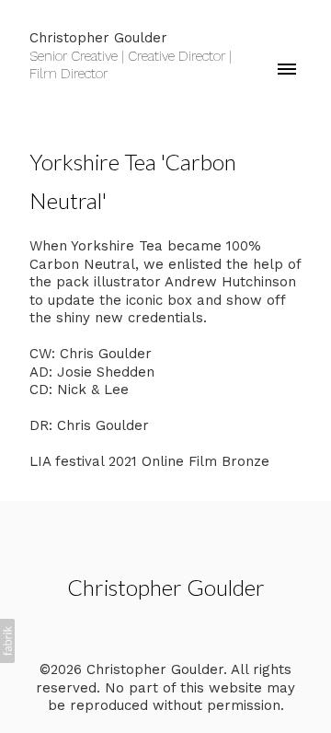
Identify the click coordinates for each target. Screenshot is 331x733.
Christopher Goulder (166, 587)
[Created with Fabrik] (7, 641)
